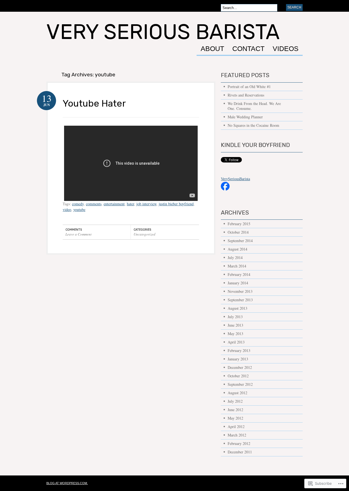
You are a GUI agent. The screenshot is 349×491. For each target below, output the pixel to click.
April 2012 (236, 426)
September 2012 (240, 384)
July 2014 (235, 257)
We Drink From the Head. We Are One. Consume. (254, 106)
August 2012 (237, 392)
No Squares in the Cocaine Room (253, 125)
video (67, 209)
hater (130, 203)
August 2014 (237, 249)
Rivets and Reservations (246, 95)
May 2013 (235, 333)
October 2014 (238, 232)
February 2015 (239, 223)
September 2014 (240, 240)
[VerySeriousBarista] (225, 193)
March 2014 (237, 266)
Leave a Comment (78, 234)
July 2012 (235, 401)
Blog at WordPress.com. (67, 483)
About (212, 48)
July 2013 (235, 316)
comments (93, 203)
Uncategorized (144, 234)
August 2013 (237, 308)
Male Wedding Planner (245, 116)
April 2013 (236, 342)
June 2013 (235, 325)
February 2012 (239, 443)
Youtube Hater (94, 103)
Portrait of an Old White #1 (249, 86)
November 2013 (240, 291)
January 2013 (238, 359)
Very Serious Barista (162, 32)
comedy (78, 203)
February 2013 (239, 350)
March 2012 (237, 435)
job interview (146, 203)
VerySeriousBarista (235, 179)
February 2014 (239, 274)
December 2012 (240, 367)
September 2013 (240, 299)
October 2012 (238, 375)
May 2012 (235, 418)
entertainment (114, 203)
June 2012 (235, 409)
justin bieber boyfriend (176, 203)
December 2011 (240, 451)
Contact (248, 48)
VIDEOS (286, 48)
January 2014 (238, 282)
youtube (79, 209)
